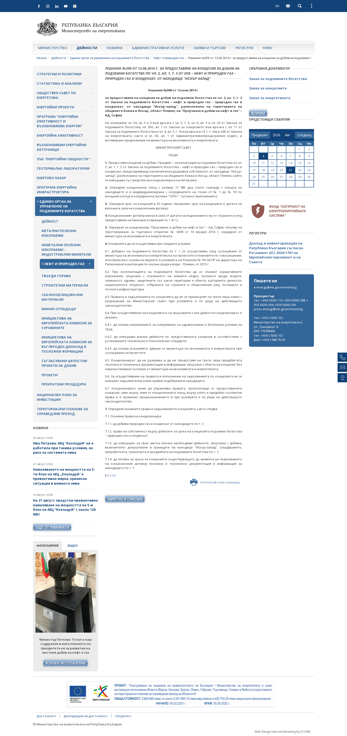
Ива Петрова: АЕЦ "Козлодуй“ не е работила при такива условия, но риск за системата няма (63, 448)
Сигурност (123, 716)
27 (281, 177)
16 (309, 163)
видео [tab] (73, 545)
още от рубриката (52, 527)
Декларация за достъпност (85, 716)
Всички (258, 113)
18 (263, 170)
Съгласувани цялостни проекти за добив (64, 363)
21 (290, 170)
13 (281, 163)
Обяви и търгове (210, 47)
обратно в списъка (125, 499)
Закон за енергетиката (269, 98)
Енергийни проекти (55, 107)
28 (290, 177)
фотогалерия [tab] (48, 545)
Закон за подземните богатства (278, 78)
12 (272, 163)
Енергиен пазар (51, 178)
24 (254, 177)
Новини (114, 47)
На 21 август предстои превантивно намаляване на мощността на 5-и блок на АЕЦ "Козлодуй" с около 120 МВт (65, 507)
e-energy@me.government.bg (275, 287)
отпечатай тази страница (220, 482)
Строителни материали (65, 285)
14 (290, 163)
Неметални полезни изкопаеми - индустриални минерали (66, 250)
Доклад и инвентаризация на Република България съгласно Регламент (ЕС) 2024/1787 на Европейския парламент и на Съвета (276, 252)
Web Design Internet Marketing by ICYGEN (282, 732)
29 (299, 177)
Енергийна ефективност (60, 135)
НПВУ (267, 47)
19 (272, 170)
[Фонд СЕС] (278, 210)
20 (281, 170)
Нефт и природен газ (168, 58)
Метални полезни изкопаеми (59, 233)
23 (309, 170)
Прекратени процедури (64, 384)
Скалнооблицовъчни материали (62, 297)
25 (263, 177)
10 (254, 163)
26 (272, 177)
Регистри (244, 47)
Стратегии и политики (59, 74)
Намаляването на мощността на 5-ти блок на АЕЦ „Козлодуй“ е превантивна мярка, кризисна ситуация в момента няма (64, 476)
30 (309, 177)
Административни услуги (158, 47)
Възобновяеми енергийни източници (61, 147)
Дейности (86, 47)
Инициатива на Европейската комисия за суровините (67, 323)
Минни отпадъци (59, 309)
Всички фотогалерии (65, 663)
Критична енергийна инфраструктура (57, 189)
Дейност (50, 221)
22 (299, 170)
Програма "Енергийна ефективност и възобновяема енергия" (59, 121)
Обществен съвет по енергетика (56, 95)
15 (299, 163)
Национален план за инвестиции (57, 397)
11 (263, 163)
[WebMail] (288, 6)
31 (254, 184)
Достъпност (46, 716)
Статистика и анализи (59, 83)
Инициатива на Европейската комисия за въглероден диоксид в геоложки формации (67, 344)
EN (277, 6)
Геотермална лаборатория (63, 168)
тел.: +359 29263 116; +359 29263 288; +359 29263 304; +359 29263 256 (281, 302)
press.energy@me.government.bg (278, 309)
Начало (42, 58)
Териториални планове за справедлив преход (62, 411)
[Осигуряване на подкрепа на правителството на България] (171, 694)
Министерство (52, 47)
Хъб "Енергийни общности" (63, 159)
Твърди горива (56, 276)
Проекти (50, 375)
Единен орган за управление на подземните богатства (109, 58)
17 (254, 170)
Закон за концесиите (268, 88)
